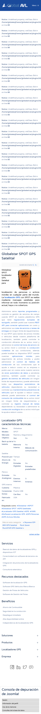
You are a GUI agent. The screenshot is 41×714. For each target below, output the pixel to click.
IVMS (33, 511)
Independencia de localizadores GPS (18, 623)
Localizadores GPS (11, 649)
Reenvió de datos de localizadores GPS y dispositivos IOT (19, 550)
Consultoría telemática (12, 569)
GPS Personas (33, 514)
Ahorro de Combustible (12, 607)
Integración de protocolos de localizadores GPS (20, 564)
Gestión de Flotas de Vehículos (15, 590)
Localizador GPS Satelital (13, 511)
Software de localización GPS (15, 583)
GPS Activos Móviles (11, 517)
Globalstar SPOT (10, 508)
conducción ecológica (11, 409)
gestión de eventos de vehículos (16, 379)
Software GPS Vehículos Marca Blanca (19, 586)
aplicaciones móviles (22, 356)
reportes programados (27, 311)
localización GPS (12, 297)
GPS (27, 511)
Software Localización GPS (14, 514)
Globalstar (22, 506)
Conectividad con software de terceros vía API (20, 557)
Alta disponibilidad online (13, 619)
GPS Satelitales (24, 508)
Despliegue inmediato (12, 615)
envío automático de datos (16, 373)
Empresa (6, 656)
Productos (7, 642)
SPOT (31, 506)
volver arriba (34, 534)
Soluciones (7, 635)
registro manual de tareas (27, 404)
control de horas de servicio (25, 345)
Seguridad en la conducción (14, 611)
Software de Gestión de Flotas (15, 594)
